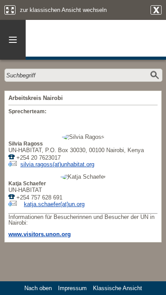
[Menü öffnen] (13, 40)
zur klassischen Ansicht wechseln (63, 10)
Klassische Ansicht (117, 288)
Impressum (72, 288)
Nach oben (38, 288)
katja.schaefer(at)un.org (54, 204)
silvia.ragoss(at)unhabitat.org (57, 164)
